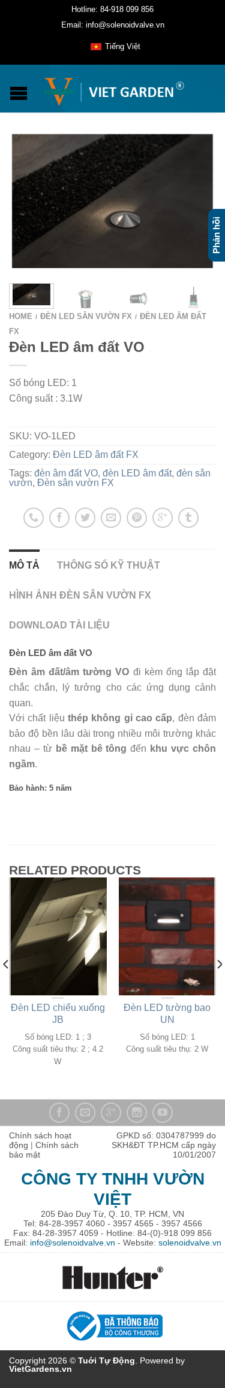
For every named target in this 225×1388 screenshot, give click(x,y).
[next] (213, 296)
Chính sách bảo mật (44, 1149)
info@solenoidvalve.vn (72, 1242)
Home (20, 316)
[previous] (6, 988)
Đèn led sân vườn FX (86, 316)
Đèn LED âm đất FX (96, 454)
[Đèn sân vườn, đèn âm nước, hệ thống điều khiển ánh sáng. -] (114, 89)
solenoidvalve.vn (189, 1242)
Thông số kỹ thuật (108, 565)
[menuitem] (115, 47)
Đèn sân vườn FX (75, 483)
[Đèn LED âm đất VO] (112, 201)
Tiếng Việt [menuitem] (122, 46)
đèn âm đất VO (66, 473)
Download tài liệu (59, 625)
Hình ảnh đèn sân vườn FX (80, 595)
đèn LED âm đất (137, 473)
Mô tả (24, 565)
